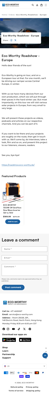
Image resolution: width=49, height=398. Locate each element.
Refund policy (17, 387)
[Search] (32, 5)
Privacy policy (32, 387)
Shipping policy (33, 391)
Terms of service (16, 391)
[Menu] (45, 5)
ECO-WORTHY (28, 383)
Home (4, 15)
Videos (12, 15)
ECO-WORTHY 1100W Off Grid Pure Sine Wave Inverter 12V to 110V (12, 209)
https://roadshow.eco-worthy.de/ (18, 165)
